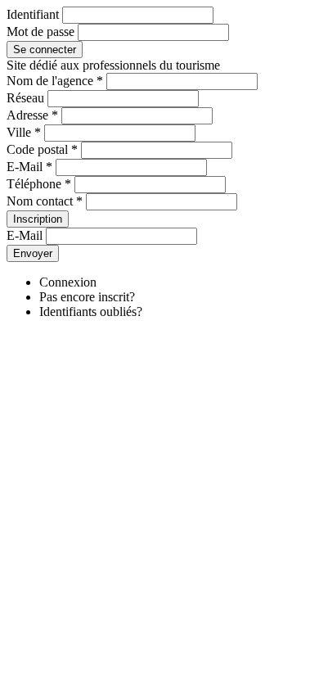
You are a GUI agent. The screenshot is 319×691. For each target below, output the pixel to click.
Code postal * (42, 149)
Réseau (25, 98)
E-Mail (25, 235)
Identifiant (33, 14)
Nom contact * (45, 201)
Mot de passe (40, 31)
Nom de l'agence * (55, 81)
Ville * (24, 132)
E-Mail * (29, 167)
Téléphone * (39, 184)
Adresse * (32, 115)
